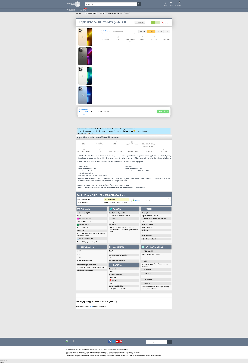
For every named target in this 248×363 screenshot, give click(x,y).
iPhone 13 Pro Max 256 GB (100, 112)
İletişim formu (98, 349)
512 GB (159, 31)
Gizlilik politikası (108, 349)
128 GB (142, 31)
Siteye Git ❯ (163, 111)
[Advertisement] (124, 121)
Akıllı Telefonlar (91, 13)
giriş (91, 306)
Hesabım (117, 349)
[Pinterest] (120, 341)
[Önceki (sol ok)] (1, 362)
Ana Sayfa (79, 13)
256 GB (150, 31)
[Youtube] (117, 341)
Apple (102, 13)
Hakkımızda (124, 349)
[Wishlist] (171, 3)
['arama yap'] (139, 4)
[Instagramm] (113, 341)
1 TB (166, 31)
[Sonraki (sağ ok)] (2, 362)
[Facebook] (109, 341)
